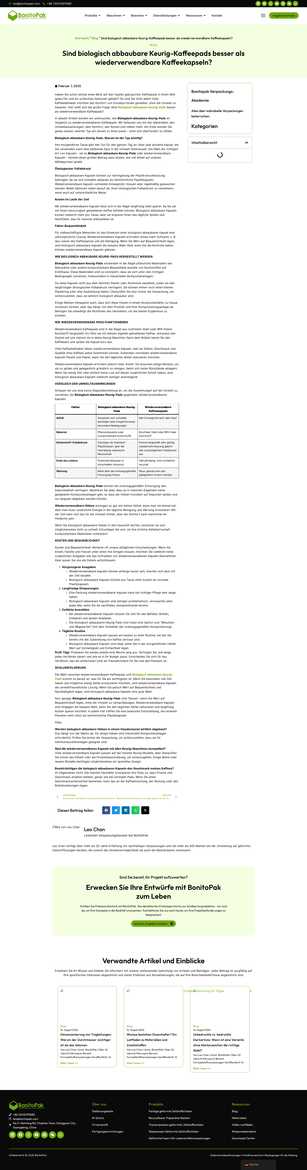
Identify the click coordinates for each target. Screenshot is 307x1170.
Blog (95, 38)
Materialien (239, 1118)
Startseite (82, 38)
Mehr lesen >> (69, 1063)
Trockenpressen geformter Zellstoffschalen (176, 1124)
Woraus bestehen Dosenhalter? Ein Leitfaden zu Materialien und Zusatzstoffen (152, 1039)
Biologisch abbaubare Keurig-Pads (142, 107)
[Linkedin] (258, 3)
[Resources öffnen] (204, 15)
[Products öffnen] (99, 15)
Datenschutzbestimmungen (226, 1155)
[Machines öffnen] (123, 15)
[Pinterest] (283, 3)
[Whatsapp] (295, 3)
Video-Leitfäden (242, 1124)
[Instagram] (270, 3)
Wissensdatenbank (244, 1131)
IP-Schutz (98, 1118)
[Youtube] (276, 3)
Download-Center (243, 1138)
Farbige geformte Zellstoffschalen (170, 1111)
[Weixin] (289, 3)
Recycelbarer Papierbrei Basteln (169, 1118)
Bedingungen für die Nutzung (281, 1155)
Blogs (153, 45)
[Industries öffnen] (146, 15)
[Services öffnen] (178, 15)
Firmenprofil (100, 1124)
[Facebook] (264, 3)
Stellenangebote (102, 1111)
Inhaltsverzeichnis (253, 1155)
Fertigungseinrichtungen (107, 1131)
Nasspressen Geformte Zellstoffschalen (174, 1131)
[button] (106, 810)
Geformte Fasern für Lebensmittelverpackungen (179, 1138)
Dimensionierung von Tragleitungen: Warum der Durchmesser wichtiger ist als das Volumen (86, 1039)
